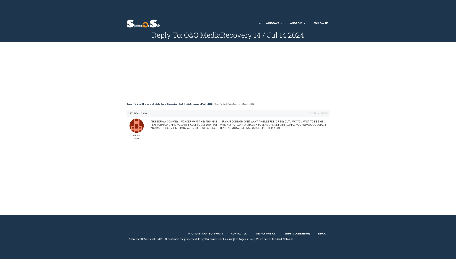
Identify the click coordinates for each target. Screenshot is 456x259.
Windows (272, 23)
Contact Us (239, 233)
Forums (137, 104)
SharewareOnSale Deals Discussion (159, 104)
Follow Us (321, 23)
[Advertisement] (228, 8)
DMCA (322, 233)
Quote (312, 113)
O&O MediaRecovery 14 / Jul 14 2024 (196, 104)
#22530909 (323, 113)
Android (296, 23)
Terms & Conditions (296, 233)
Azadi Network (284, 239)
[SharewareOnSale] (144, 23)
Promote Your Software (205, 233)
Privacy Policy (265, 233)
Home (129, 104)
